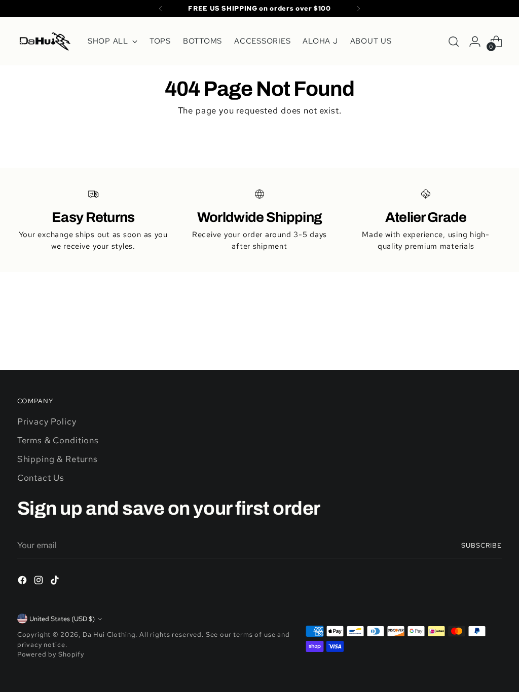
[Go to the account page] (475, 41)
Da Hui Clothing (109, 634)
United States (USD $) (62, 618)
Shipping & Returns (57, 459)
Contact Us (40, 477)
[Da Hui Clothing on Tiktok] (56, 582)
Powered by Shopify (50, 654)
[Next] (358, 8)
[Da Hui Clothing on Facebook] (23, 582)
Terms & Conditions (58, 440)
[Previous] (161, 8)
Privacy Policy (47, 421)
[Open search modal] (453, 41)
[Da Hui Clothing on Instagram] (39, 582)
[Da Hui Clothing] (45, 41)
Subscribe (481, 545)
